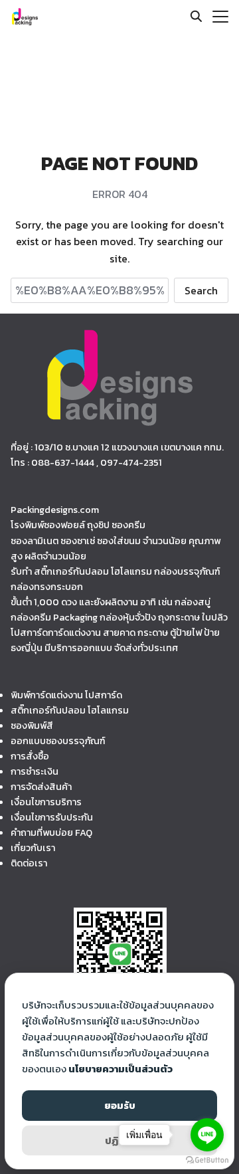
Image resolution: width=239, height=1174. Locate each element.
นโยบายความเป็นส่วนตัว (120, 1068)
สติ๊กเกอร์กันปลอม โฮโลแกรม (70, 710)
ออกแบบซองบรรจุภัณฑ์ (58, 741)
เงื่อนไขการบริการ (46, 802)
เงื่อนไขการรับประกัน (52, 817)
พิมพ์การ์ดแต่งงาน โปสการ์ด (66, 695)
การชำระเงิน (34, 771)
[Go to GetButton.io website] (207, 1160)
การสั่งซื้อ (30, 756)
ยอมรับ (119, 1105)
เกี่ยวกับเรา (33, 847)
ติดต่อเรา (29, 863)
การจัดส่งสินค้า (41, 786)
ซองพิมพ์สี (32, 725)
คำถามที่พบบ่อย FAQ (51, 832)
